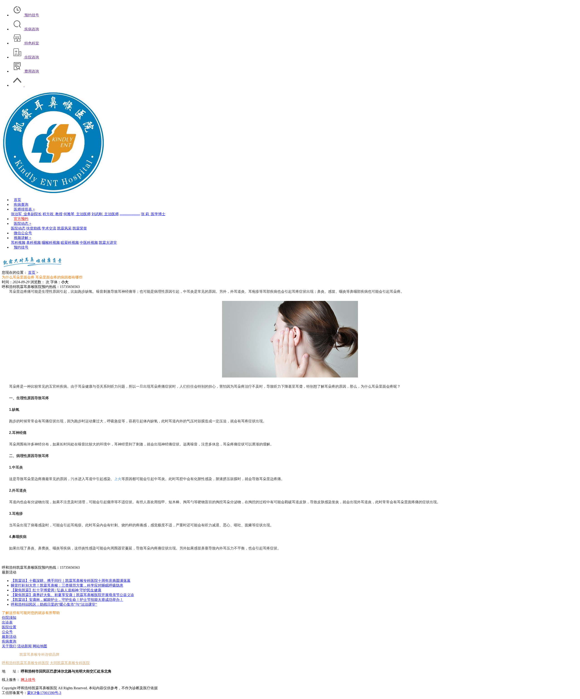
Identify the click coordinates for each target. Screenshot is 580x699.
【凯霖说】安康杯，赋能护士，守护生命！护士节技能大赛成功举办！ (67, 600)
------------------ (130, 214)
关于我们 (9, 646)
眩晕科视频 (70, 242)
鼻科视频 (33, 242)
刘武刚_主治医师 (105, 214)
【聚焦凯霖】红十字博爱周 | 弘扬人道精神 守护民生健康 (56, 590)
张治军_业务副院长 (26, 214)
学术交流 (49, 228)
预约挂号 (21, 247)
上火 (117, 479)
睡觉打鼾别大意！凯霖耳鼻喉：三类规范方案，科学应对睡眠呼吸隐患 (67, 585)
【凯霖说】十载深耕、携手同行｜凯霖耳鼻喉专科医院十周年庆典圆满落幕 (70, 581)
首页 (17, 200)
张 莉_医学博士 (153, 214)
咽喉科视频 (51, 242)
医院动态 (22, 223)
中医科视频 (89, 242)
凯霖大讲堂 (108, 242)
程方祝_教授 (53, 214)
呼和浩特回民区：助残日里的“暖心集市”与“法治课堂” (54, 604)
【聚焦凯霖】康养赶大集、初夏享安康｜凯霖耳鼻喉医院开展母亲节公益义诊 (72, 595)
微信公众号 (23, 233)
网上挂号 (28, 680)
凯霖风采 (64, 228)
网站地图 (40, 646)
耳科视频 (18, 242)
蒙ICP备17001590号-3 (44, 693)
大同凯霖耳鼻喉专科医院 (70, 663)
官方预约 (21, 219)
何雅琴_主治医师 (77, 214)
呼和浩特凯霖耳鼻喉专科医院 (25, 663)
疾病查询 (21, 204)
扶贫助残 (33, 228)
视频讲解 (22, 238)
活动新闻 (24, 646)
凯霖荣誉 (79, 228)
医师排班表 (24, 209)
